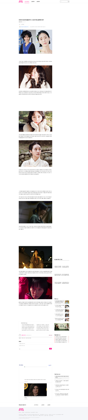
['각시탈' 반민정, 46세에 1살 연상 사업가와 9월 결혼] (61, 311)
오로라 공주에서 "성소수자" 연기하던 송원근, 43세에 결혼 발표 (28, 330)
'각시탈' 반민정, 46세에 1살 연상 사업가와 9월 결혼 (43, 329)
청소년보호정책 (33, 412)
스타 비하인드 (27, 1)
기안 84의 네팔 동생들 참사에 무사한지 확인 (28, 324)
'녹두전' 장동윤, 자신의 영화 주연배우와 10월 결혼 (43, 326)
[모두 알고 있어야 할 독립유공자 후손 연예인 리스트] (61, 390)
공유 (23, 24)
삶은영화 (38, 1)
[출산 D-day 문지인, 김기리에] (61, 319)
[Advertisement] (44, 10)
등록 (50, 348)
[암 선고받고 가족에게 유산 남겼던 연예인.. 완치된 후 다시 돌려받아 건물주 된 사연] (61, 395)
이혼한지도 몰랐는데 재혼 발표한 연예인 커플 (28, 327)
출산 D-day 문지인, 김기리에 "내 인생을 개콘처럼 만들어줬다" (42, 330)
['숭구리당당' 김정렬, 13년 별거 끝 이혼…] (61, 302)
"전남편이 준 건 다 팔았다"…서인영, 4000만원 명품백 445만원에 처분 (42, 324)
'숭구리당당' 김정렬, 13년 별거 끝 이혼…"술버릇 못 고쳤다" (43, 327)
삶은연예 (32, 1)
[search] (68, 1)
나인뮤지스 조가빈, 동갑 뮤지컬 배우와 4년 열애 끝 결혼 (28, 326)
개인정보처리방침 (27, 412)
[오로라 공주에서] (61, 315)
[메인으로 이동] (21, 2)
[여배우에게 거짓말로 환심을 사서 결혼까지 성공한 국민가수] (61, 386)
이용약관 (23, 412)
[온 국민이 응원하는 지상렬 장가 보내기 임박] (61, 306)
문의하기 (37, 412)
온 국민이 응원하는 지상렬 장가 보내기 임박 (28, 329)
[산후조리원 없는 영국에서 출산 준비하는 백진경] (61, 377)
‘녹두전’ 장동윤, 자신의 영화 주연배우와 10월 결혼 (61, 340)
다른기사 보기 (50, 335)
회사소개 (20, 412)
